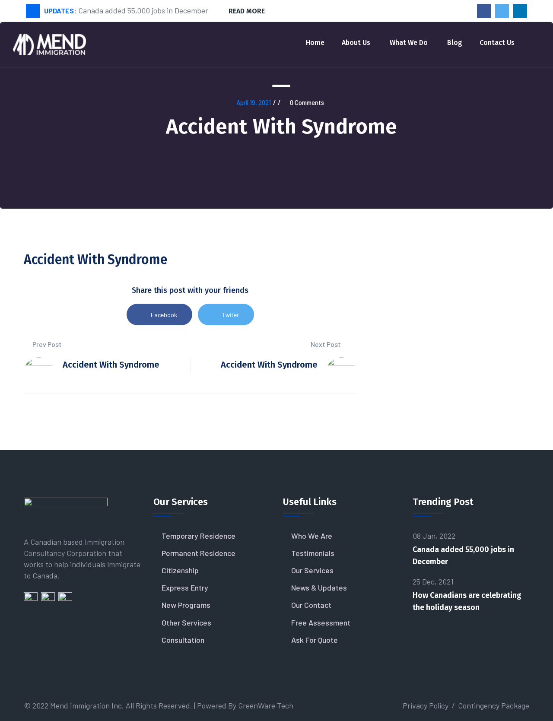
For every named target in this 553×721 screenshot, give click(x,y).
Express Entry (185, 587)
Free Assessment (320, 622)
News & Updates (319, 587)
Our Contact (311, 605)
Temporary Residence (198, 535)
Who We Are (311, 535)
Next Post (326, 344)
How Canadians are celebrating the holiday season (467, 601)
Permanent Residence (198, 553)
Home (315, 42)
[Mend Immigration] (49, 43)
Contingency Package (493, 705)
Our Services (312, 570)
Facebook (164, 314)
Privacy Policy (425, 705)
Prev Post (46, 344)
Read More (247, 11)
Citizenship (180, 570)
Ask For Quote (314, 640)
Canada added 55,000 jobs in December (463, 555)
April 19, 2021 (253, 102)
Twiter (230, 314)
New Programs (186, 605)
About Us (356, 42)
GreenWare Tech (265, 705)
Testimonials (312, 553)
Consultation (183, 640)
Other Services (186, 622)
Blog (454, 42)
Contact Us (497, 42)
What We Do (409, 42)
